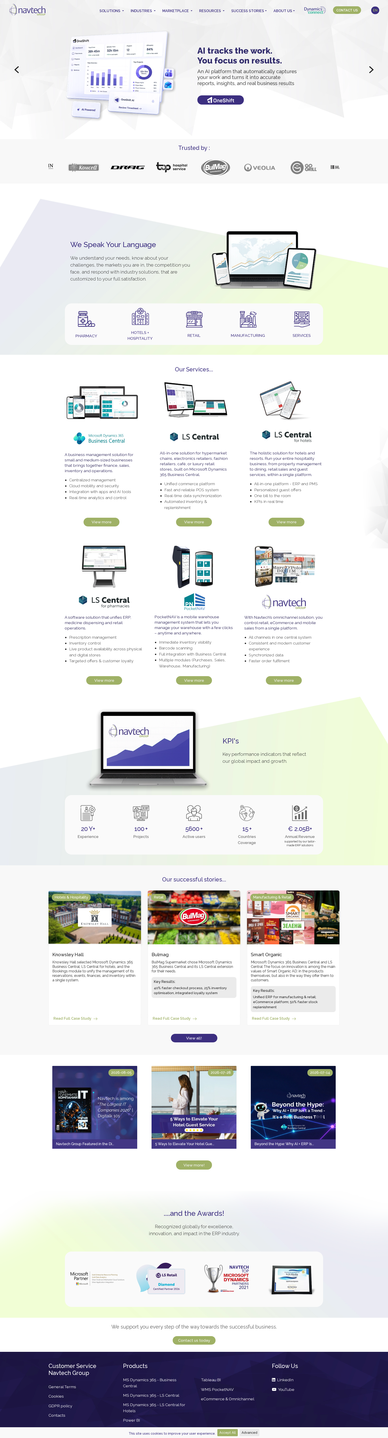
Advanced (249, 1432)
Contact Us (347, 10)
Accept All (227, 1432)
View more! (194, 1165)
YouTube (285, 1389)
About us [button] (282, 11)
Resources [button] (210, 11)
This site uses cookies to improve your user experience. (172, 1433)
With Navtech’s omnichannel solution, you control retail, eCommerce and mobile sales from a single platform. (283, 622)
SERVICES (302, 335)
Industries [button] (142, 11)
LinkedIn (284, 1379)
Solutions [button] (110, 11)
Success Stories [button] (247, 11)
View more (102, 522)
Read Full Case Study (72, 1018)
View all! (194, 1038)
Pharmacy (86, 335)
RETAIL (194, 335)
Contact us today (194, 1340)
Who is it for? (221, 94)
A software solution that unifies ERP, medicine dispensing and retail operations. (98, 622)
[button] (17, 70)
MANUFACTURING (248, 335)
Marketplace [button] (176, 11)
